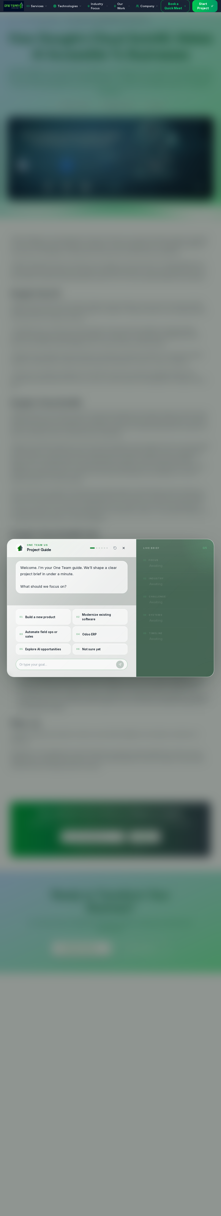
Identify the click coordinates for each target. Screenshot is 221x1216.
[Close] (124, 548)
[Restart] (115, 548)
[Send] (120, 664)
